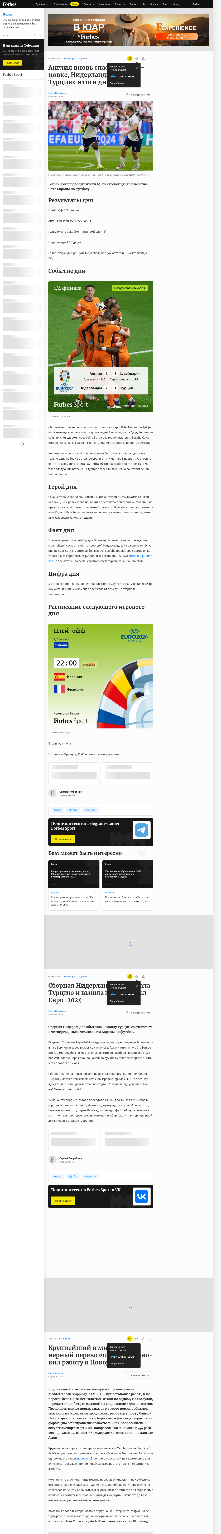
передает (83, 1447)
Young (176, 4)
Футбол (55, 892)
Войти (196, 4)
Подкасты (120, 4)
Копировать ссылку (140, 94)
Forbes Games (65, 4)
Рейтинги (89, 4)
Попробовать (117, 83)
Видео (133, 4)
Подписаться (63, 838)
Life (143, 4)
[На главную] (10, 4)
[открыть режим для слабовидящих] (130, 58)
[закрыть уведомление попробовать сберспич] (137, 68)
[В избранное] (95, 767)
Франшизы (104, 4)
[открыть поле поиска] (208, 4)
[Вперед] (159, 773)
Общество (110, 892)
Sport (165, 4)
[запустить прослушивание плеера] (137, 58)
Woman (154, 4)
